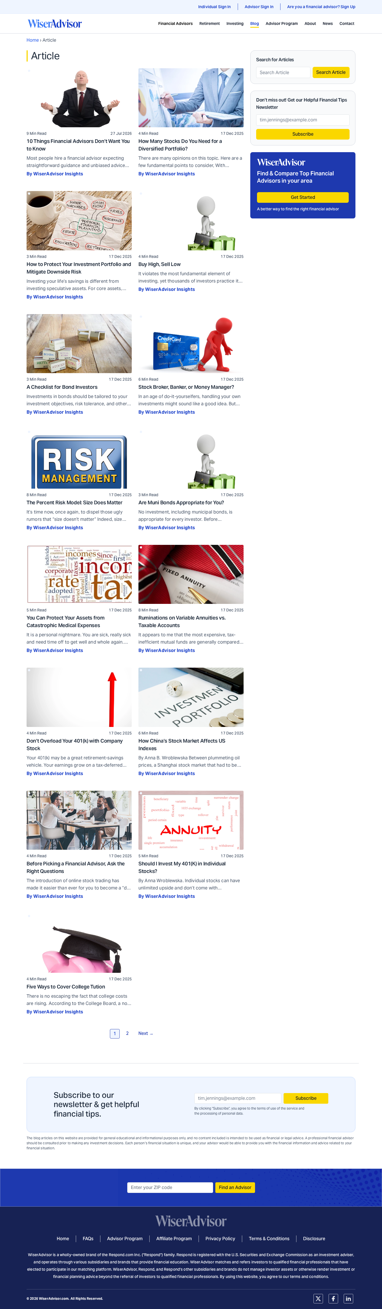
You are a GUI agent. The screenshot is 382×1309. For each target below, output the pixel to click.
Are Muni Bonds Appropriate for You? (181, 502)
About (310, 23)
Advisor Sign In (259, 6)
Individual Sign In (214, 6)
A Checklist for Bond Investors (62, 387)
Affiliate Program (174, 1239)
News (328, 23)
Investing (235, 23)
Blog (254, 23)
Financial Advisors (175, 23)
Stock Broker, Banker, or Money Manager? (186, 387)
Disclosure (314, 1239)
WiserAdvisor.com (54, 1298)
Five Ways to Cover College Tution (66, 986)
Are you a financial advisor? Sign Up (321, 6)
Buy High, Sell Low (159, 264)
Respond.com (121, 1254)
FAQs (88, 1239)
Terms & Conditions (269, 1239)
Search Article (331, 72)
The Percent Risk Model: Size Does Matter (74, 502)
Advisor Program (282, 23)
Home (33, 40)
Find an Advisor (235, 1187)
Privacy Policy (220, 1239)
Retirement (209, 23)
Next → (146, 1033)
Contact (346, 23)
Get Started (303, 197)
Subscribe (303, 134)
